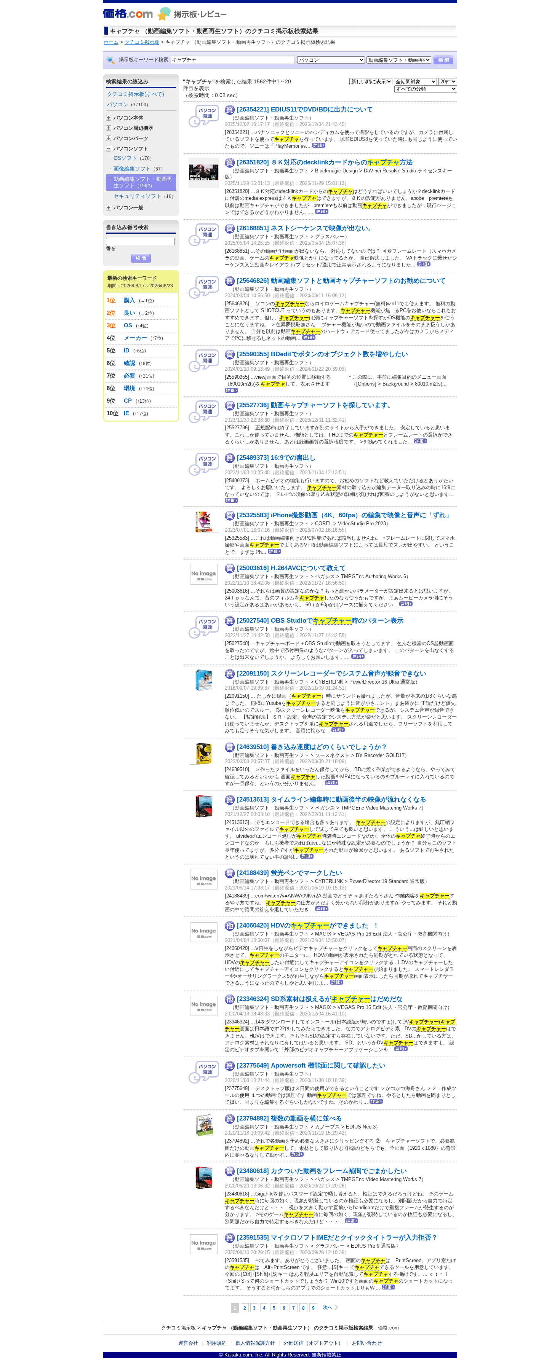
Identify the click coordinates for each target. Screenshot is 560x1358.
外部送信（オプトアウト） (313, 1343)
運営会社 (188, 1343)
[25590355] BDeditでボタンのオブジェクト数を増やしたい (322, 354)
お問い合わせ (367, 1343)
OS (128, 325)
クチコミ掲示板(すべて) (135, 94)
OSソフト (134, 158)
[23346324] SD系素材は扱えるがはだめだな (320, 999)
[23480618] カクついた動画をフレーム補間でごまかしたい (322, 1171)
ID (127, 350)
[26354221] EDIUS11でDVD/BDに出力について (305, 109)
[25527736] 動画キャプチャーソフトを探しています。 (315, 405)
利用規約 (217, 1343)
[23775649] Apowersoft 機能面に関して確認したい (311, 1065)
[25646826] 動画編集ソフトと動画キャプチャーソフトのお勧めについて (341, 280)
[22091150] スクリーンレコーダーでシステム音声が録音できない (331, 673)
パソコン (129, 104)
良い (130, 312)
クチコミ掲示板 (178, 1328)
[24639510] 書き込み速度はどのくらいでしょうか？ (312, 747)
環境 (130, 388)
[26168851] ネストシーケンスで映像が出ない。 (305, 228)
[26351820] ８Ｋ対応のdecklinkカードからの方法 (325, 162)
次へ (327, 1307)
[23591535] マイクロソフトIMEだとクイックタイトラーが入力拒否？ (337, 1237)
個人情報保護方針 (255, 1343)
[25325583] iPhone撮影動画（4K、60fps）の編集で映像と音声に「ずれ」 (344, 515)
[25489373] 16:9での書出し (276, 457)
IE (127, 413)
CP (128, 400)
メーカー (135, 338)
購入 (130, 300)
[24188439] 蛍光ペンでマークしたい (289, 873)
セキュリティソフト (145, 196)
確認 (130, 363)
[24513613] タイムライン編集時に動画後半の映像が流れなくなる (331, 799)
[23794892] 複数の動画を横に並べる (289, 1118)
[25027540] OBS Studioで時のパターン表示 (320, 620)
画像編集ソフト (139, 169)
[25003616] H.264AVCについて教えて (291, 568)
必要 (130, 375)
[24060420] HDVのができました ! (307, 925)
